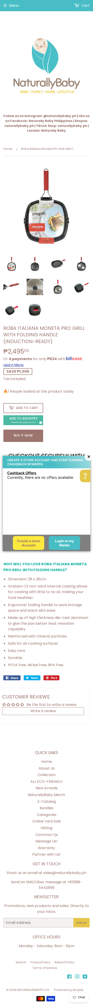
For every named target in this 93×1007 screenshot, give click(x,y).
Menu (14, 5)
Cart (85, 5)
